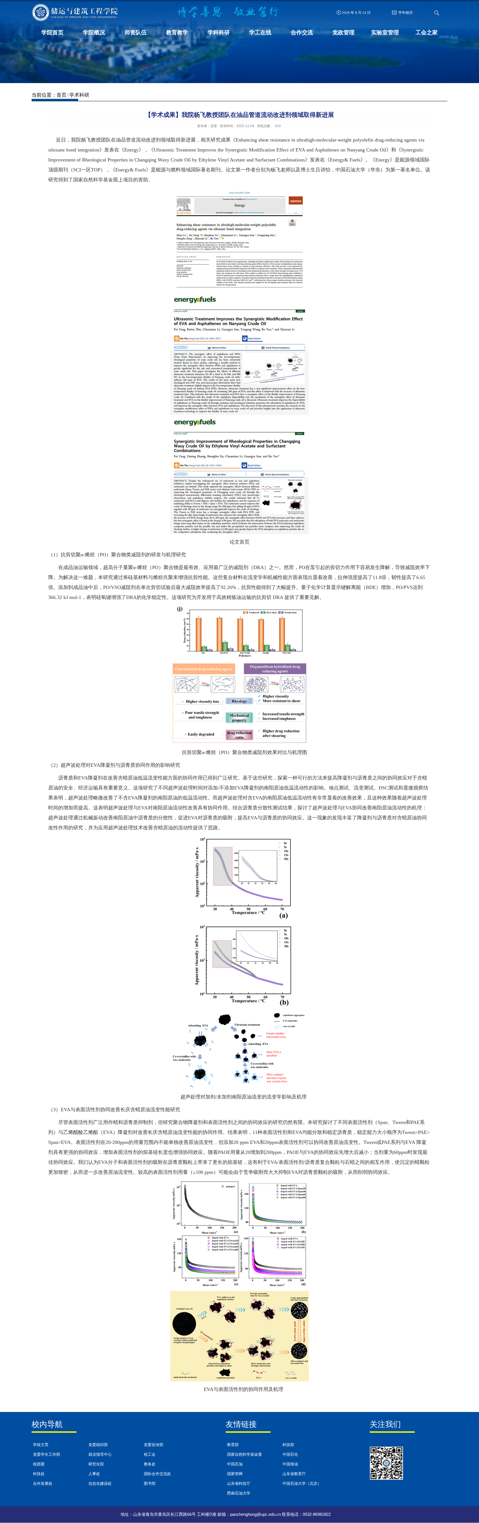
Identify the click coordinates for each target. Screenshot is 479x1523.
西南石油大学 (238, 1493)
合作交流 (302, 32)
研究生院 (96, 1464)
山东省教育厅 (294, 1474)
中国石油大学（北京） (301, 1483)
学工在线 (260, 32)
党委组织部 (98, 1445)
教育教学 (177, 32)
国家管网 (235, 1474)
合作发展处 (42, 1483)
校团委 (39, 1464)
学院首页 (52, 32)
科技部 (288, 1445)
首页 (62, 95)
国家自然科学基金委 (244, 1454)
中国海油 (290, 1464)
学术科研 (79, 95)
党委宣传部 (153, 1445)
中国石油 (235, 1464)
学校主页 (41, 1445)
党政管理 (343, 32)
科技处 (39, 1474)
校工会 (150, 1454)
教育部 (233, 1445)
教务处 (150, 1464)
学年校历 (405, 13)
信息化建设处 (100, 1483)
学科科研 (219, 32)
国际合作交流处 (157, 1474)
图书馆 (150, 1483)
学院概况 (94, 32)
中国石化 (290, 1454)
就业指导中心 (100, 1454)
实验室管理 (385, 32)
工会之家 (427, 32)
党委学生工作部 (46, 1454)
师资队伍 (135, 32)
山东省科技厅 (238, 1483)
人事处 (94, 1474)
